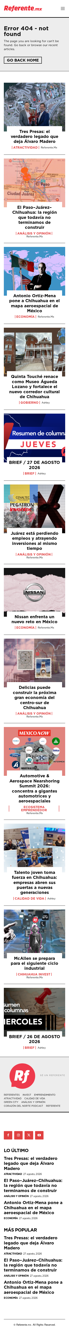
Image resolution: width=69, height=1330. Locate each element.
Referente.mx (49, 147)
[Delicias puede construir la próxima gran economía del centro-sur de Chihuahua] (34, 663)
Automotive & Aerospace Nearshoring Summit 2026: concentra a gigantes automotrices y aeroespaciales (34, 788)
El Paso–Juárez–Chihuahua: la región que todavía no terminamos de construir (34, 217)
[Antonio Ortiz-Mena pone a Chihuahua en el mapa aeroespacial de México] (34, 271)
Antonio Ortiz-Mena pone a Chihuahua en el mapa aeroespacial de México (34, 303)
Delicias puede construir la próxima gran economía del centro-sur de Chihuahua (34, 697)
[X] (29, 1135)
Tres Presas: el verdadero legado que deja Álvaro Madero (34, 136)
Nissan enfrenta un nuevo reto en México (35, 619)
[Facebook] (8, 1135)
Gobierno (30, 402)
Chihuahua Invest (34, 974)
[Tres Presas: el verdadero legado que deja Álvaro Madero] (34, 107)
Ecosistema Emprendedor (34, 809)
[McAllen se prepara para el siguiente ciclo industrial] (34, 934)
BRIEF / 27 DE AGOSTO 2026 (34, 464)
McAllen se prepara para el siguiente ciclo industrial (34, 963)
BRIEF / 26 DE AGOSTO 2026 (34, 1039)
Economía (25, 316)
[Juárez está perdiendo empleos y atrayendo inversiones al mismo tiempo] (34, 508)
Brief (29, 473)
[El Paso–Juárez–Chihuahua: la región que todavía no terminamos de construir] (34, 183)
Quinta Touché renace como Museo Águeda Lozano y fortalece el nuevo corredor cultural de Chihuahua (34, 386)
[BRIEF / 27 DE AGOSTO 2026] (34, 438)
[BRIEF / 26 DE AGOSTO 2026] (34, 1012)
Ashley (46, 402)
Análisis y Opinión (34, 233)
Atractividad (25, 147)
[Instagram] (18, 1135)
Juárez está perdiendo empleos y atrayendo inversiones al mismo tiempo (34, 540)
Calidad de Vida (29, 898)
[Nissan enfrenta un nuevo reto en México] (34, 592)
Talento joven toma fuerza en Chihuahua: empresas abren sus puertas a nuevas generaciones (34, 882)
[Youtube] (39, 1135)
